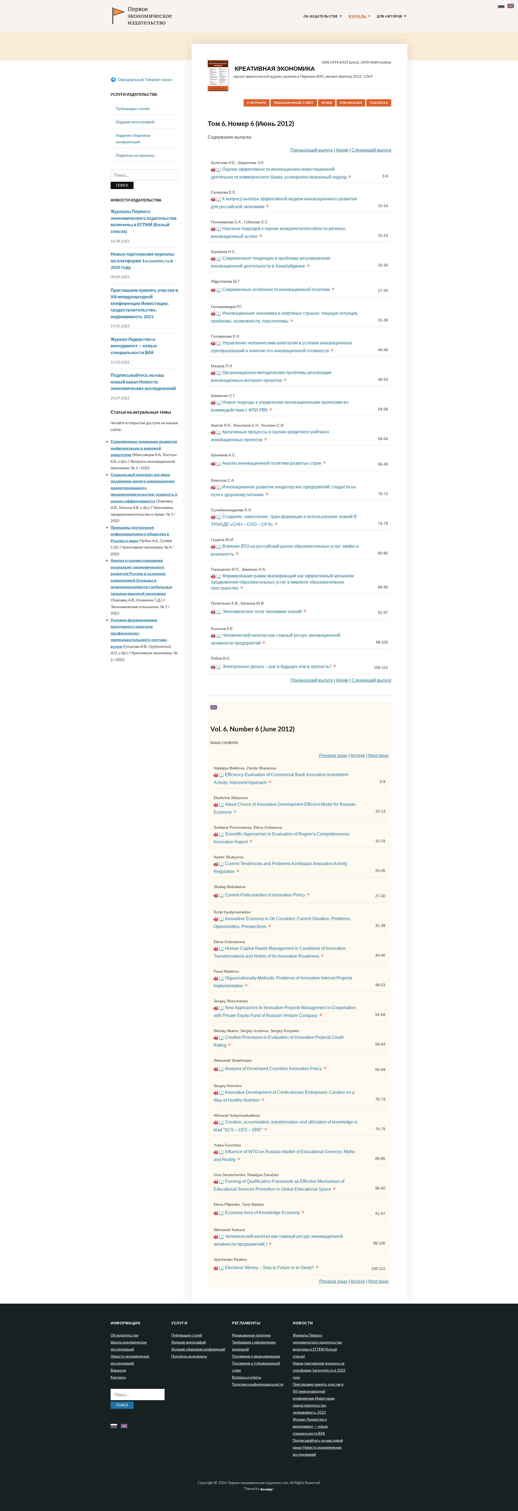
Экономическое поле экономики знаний (262, 611)
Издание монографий (135, 121)
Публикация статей (132, 108)
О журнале (256, 102)
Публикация (351, 102)
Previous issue (333, 755)
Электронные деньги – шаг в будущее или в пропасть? (277, 666)
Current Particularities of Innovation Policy (265, 895)
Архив (326, 102)
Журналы (357, 16)
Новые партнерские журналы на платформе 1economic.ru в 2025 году (142, 260)
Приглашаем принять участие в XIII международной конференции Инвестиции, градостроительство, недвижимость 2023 (144, 303)
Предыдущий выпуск (312, 150)
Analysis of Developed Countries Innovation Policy (273, 1068)
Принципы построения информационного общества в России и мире (140, 534)
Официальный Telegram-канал (144, 79)
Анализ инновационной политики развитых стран (271, 463)
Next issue (378, 755)
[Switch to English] (511, 5)
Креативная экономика (275, 68)
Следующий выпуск (371, 150)
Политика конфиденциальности (257, 1384)
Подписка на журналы (135, 155)
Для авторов (390, 16)
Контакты (118, 1377)
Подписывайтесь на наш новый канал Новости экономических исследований (143, 381)
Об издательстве (321, 16)
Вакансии (118, 1370)
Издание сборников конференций (198, 1349)
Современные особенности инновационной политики (276, 289)
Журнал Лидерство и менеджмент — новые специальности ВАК (134, 346)
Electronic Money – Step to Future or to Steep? (269, 1267)
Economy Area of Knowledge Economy (262, 1212)
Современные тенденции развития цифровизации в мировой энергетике (144, 448)
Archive (357, 755)
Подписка (379, 102)
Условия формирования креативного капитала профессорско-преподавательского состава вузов (139, 633)
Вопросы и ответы (246, 1377)
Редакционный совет (294, 102)
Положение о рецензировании (256, 1356)
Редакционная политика (251, 1335)
